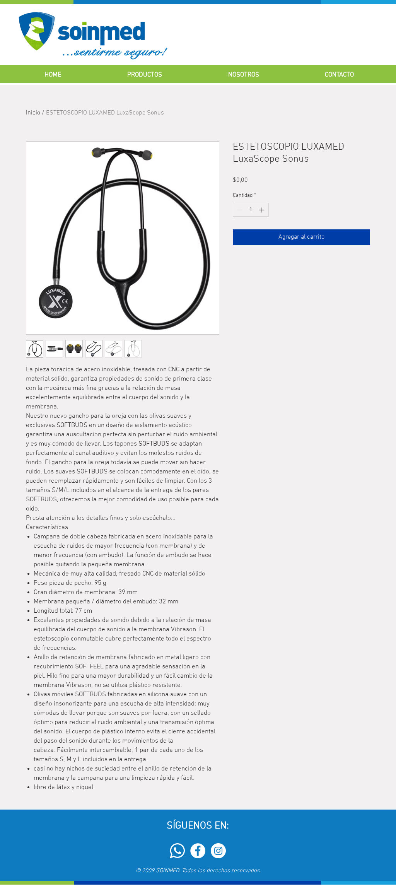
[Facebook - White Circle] (197, 850)
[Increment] (262, 210)
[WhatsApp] (177, 850)
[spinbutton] (251, 210)
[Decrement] (239, 210)
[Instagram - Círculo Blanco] (218, 850)
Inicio (33, 113)
